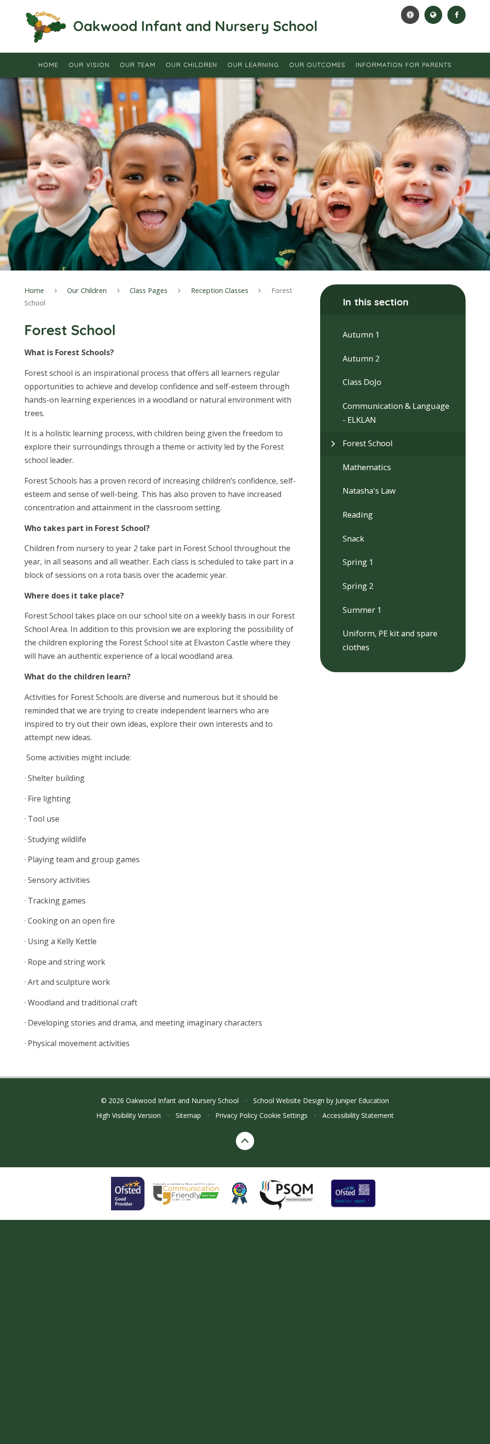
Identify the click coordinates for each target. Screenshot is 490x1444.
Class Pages (148, 290)
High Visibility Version (128, 1115)
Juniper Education (362, 1100)
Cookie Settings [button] (283, 1115)
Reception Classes (219, 290)
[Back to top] (245, 1141)
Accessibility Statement (358, 1115)
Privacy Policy (236, 1115)
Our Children (87, 290)
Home (34, 290)
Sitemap (188, 1115)
